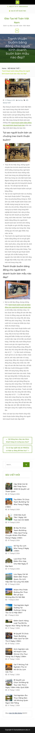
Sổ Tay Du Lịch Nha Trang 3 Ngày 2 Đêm (21, 548)
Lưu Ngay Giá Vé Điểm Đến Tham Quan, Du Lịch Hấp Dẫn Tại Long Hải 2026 (16, 578)
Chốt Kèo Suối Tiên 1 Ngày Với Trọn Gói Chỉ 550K (21, 517)
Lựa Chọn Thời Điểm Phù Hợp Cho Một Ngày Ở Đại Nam (16, 562)
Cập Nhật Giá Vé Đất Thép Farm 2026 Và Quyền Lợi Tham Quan (17, 487)
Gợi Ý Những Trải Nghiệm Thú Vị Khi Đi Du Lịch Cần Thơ (16, 668)
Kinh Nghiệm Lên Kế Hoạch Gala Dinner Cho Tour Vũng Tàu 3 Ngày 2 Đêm (17, 653)
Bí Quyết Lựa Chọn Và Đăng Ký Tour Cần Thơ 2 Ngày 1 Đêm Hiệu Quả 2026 (16, 683)
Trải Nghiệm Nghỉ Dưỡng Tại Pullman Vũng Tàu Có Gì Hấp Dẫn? (17, 609)
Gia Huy (20, 100)
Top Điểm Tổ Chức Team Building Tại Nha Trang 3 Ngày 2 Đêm (17, 503)
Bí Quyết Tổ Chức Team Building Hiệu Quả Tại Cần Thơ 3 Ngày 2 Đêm (17, 637)
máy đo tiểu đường (15, 713)
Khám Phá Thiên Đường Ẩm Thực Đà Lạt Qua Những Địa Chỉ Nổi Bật (16, 593)
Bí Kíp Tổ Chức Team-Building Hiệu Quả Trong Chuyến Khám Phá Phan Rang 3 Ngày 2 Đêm (16, 533)
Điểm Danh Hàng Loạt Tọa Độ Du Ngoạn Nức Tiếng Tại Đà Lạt (17, 623)
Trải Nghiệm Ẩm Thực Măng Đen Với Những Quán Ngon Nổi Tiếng (16, 699)
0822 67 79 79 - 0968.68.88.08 (18, 6)
